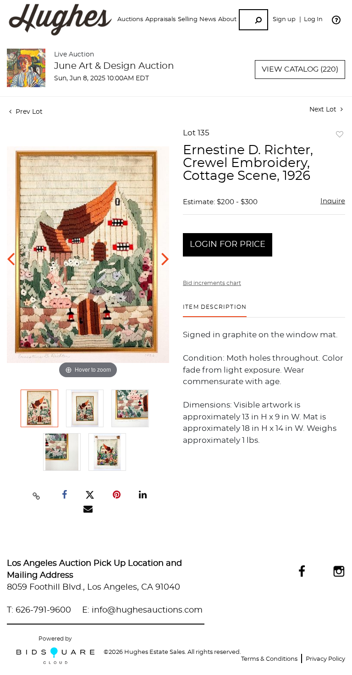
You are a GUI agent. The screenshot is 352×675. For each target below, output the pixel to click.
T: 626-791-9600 (39, 610)
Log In (313, 19)
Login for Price (227, 244)
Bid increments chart (212, 283)
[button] (130, 19)
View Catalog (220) (300, 69)
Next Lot (323, 109)
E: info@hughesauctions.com (142, 610)
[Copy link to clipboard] (36, 495)
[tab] (215, 310)
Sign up (284, 19)
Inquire (332, 201)
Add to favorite (339, 134)
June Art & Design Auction (114, 66)
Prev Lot (28, 112)
